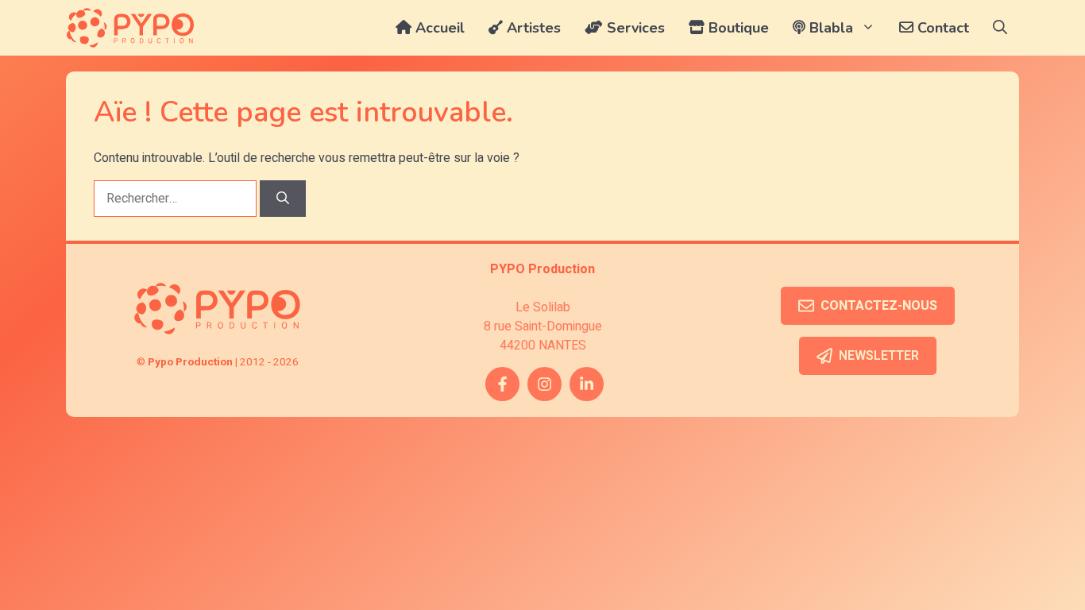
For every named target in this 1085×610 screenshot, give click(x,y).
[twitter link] (587, 384)
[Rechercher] (283, 198)
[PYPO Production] (130, 28)
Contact (941, 27)
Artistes (532, 27)
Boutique (737, 27)
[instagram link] (544, 384)
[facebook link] (502, 384)
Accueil (438, 27)
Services (634, 27)
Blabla (829, 27)
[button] (1000, 28)
